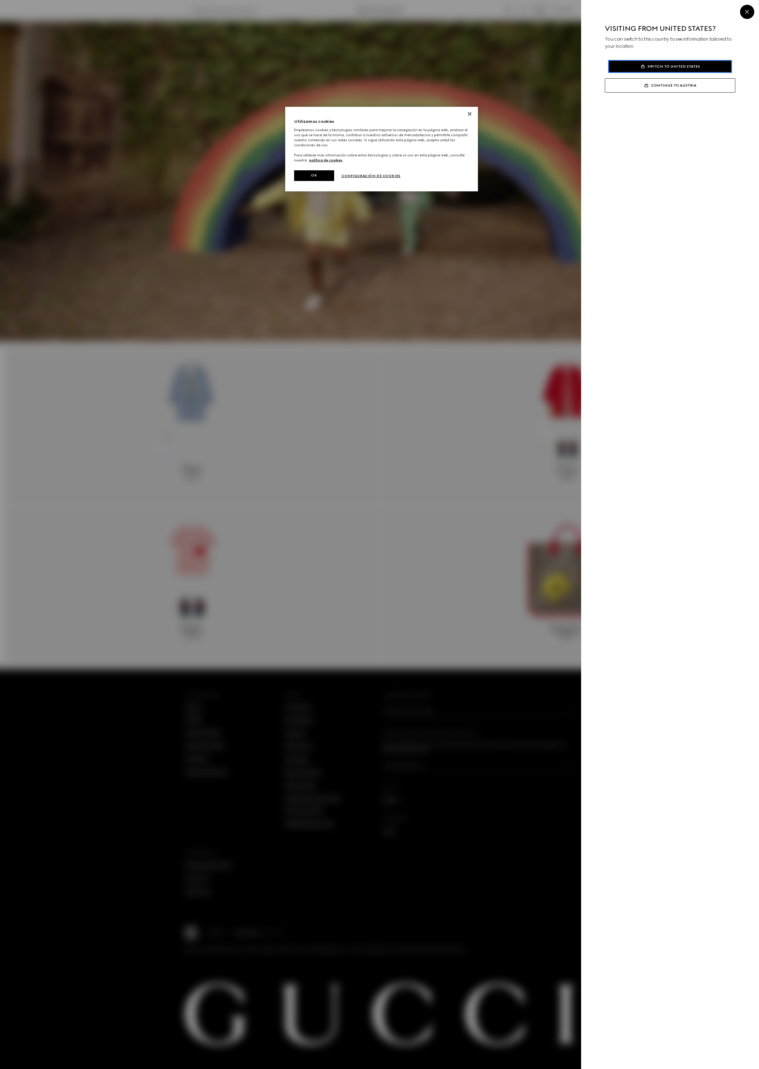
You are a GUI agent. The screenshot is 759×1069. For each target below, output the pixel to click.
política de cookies (325, 160)
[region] (381, 149)
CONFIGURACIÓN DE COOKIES (371, 176)
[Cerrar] (469, 113)
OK (314, 175)
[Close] (747, 12)
